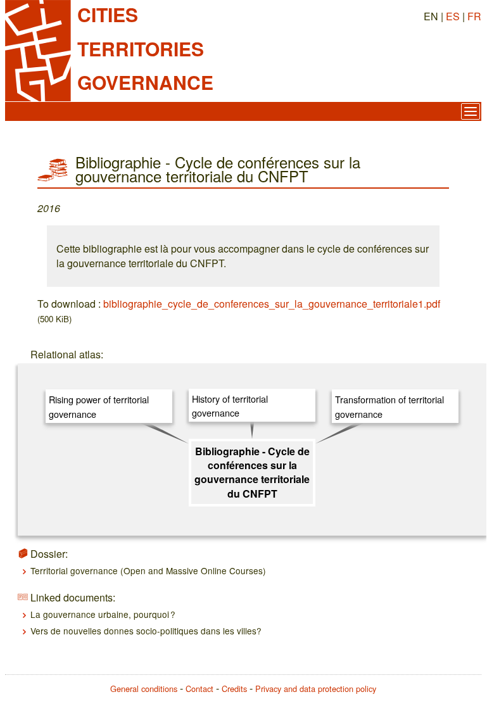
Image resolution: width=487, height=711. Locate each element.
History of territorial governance (230, 405)
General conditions (143, 689)
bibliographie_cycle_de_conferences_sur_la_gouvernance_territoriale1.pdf (271, 303)
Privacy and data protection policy (315, 689)
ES (453, 16)
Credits (234, 689)
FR (474, 16)
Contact (199, 689)
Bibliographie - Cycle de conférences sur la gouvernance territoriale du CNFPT (252, 472)
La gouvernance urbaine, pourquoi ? (102, 614)
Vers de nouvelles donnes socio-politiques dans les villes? (146, 630)
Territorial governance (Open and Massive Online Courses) (148, 570)
